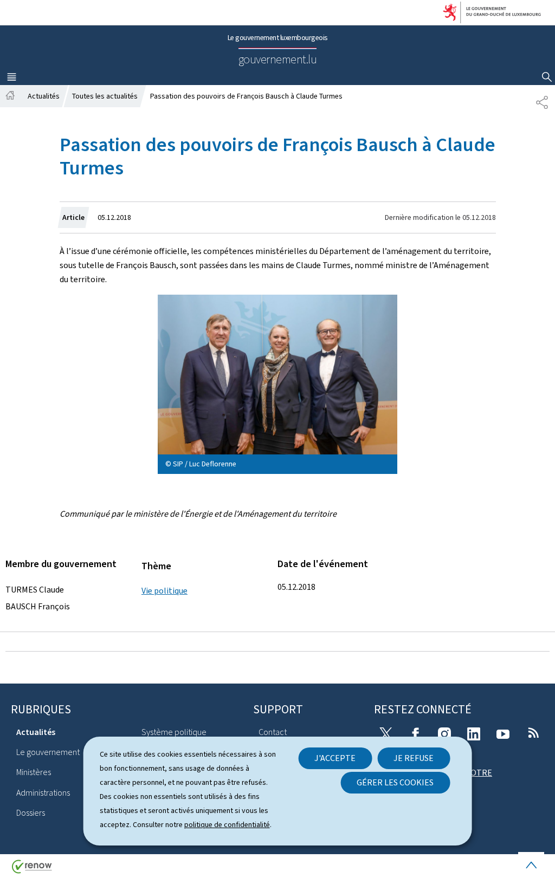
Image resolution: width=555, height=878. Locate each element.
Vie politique (164, 590)
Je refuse (413, 758)
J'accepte (335, 758)
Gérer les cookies (395, 782)
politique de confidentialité (227, 825)
